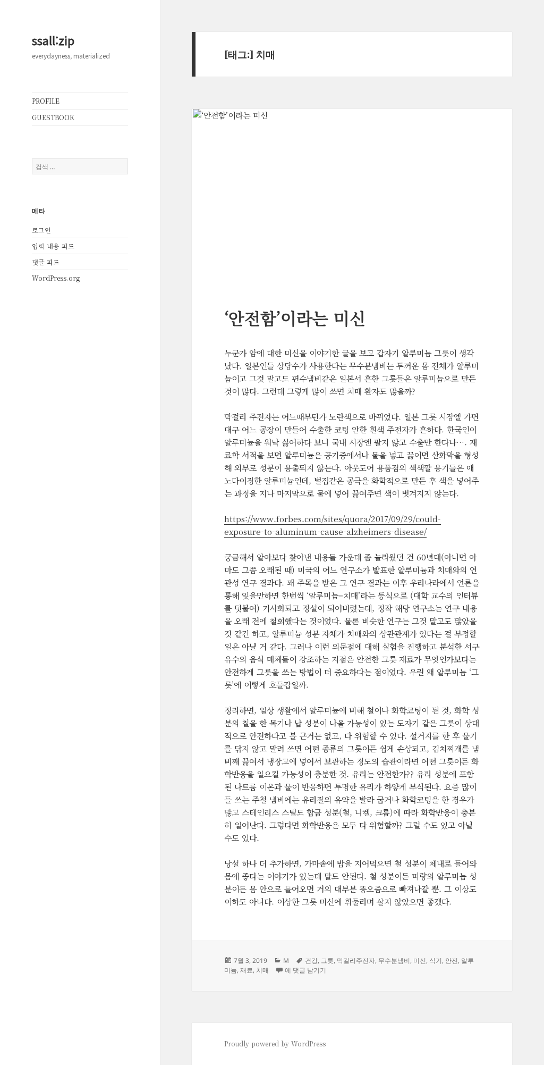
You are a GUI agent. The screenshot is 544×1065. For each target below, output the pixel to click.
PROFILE (46, 100)
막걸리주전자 (356, 960)
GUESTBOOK (53, 117)
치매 (262, 970)
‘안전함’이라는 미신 (295, 318)
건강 (311, 960)
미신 (419, 960)
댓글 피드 (46, 261)
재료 (246, 970)
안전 (451, 960)
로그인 (41, 229)
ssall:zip (53, 39)
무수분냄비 (394, 960)
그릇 (327, 960)
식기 (435, 960)
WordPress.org (56, 277)
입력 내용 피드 (53, 245)
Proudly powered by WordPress (275, 1043)
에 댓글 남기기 (305, 970)
